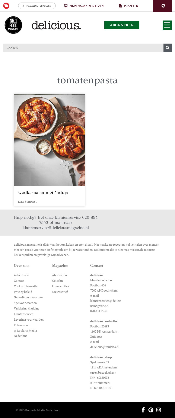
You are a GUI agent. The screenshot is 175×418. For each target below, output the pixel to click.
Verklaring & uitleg (26, 308)
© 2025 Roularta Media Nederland (38, 410)
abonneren (122, 25)
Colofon (57, 281)
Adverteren (21, 275)
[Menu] (167, 25)
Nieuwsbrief (60, 292)
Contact (19, 281)
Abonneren (59, 275)
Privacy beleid (23, 292)
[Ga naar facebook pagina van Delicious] (142, 409)
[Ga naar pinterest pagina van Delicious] (149, 409)
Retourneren (22, 325)
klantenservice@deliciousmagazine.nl (56, 227)
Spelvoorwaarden (25, 303)
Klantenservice (23, 314)
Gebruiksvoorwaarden (28, 297)
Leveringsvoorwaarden (29, 319)
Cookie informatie (26, 286)
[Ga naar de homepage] (13, 25)
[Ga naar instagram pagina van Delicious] (157, 409)
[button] (162, 6)
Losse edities (60, 286)
